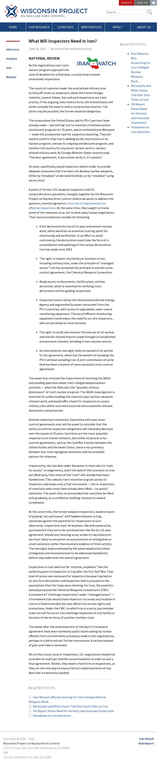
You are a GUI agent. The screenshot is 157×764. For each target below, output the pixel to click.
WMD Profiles (91, 27)
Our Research (39, 27)
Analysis (11, 58)
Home (13, 27)
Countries (65, 27)
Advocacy (12, 49)
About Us (144, 27)
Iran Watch (146, 739)
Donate (126, 2)
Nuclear (11, 77)
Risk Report (146, 743)
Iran (8, 68)
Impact (117, 27)
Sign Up (142, 2)
